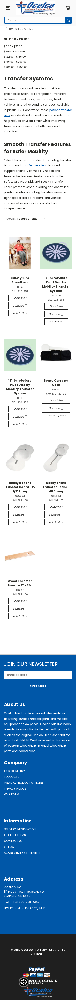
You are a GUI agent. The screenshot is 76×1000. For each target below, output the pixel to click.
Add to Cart (20, 313)
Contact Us (13, 841)
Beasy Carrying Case (56, 382)
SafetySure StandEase (20, 280)
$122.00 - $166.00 (15, 57)
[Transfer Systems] (35, 8)
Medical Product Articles (23, 783)
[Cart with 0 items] (68, 8)
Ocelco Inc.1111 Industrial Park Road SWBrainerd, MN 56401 (24, 891)
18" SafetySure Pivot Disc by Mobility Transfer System (56, 284)
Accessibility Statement (22, 853)
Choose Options (56, 415)
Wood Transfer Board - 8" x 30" (20, 583)
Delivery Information (20, 829)
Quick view (20, 297)
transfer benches (33, 165)
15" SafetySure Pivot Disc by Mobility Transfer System (20, 386)
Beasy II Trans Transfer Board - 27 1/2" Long (20, 487)
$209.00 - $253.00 (15, 67)
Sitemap (9, 847)
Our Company (14, 771)
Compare (19, 305)
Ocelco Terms (15, 835)
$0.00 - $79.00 (13, 46)
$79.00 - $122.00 (14, 51)
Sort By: (11, 219)
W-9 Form (11, 794)
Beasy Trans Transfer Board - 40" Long (56, 487)
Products (11, 777)
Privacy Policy (15, 788)
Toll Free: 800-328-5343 (22, 902)
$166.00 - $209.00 (15, 62)
